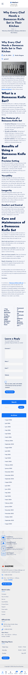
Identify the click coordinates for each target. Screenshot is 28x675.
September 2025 (9, 444)
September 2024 (9, 479)
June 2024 (8, 489)
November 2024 (9, 475)
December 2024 (9, 472)
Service (3, 599)
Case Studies (5, 602)
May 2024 (7, 492)
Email (6, 368)
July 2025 (7, 451)
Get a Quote (7, 584)
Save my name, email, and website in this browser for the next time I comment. (13, 385)
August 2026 (8, 420)
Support (3, 607)
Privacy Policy (5, 604)
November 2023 (9, 513)
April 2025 (8, 458)
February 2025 (9, 465)
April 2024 (8, 496)
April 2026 (8, 433)
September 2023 (9, 520)
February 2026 (9, 440)
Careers (3, 612)
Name (7, 361)
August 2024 (8, 482)
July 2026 (7, 423)
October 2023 (8, 517)
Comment (7, 348)
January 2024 (8, 506)
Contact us (5, 658)
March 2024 (8, 499)
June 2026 (8, 427)
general (6, 59)
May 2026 (7, 430)
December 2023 (9, 510)
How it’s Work (5, 596)
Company (4, 594)
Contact (3, 614)
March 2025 (8, 461)
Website (7, 375)
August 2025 (8, 447)
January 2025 (8, 468)
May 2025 (7, 454)
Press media (4, 609)
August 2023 (8, 524)
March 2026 (8, 437)
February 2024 (9, 503)
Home (12, 29)
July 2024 (7, 485)
